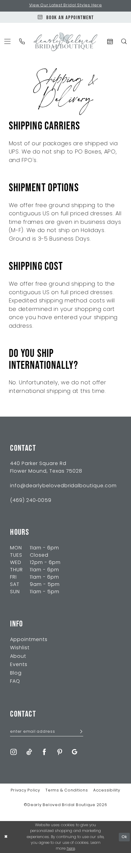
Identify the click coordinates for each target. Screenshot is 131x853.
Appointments (29, 639)
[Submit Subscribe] (79, 732)
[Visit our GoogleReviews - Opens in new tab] (75, 752)
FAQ (15, 681)
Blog (16, 673)
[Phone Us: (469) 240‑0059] (22, 41)
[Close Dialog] (5, 837)
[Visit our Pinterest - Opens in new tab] (59, 752)
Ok (124, 837)
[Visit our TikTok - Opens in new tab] (29, 752)
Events (18, 664)
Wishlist (20, 648)
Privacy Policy (25, 790)
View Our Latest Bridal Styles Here (65, 5)
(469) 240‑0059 (30, 500)
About (18, 656)
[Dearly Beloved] (65, 41)
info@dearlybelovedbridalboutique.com (63, 486)
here (71, 849)
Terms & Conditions (66, 790)
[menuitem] (22, 41)
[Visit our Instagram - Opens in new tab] (13, 752)
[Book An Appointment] (110, 41)
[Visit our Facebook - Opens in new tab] (44, 752)
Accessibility (106, 790)
